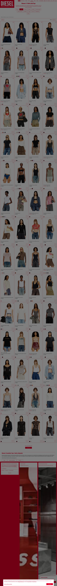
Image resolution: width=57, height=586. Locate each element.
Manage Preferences (21, 581)
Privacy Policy (29, 581)
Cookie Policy (34, 581)
